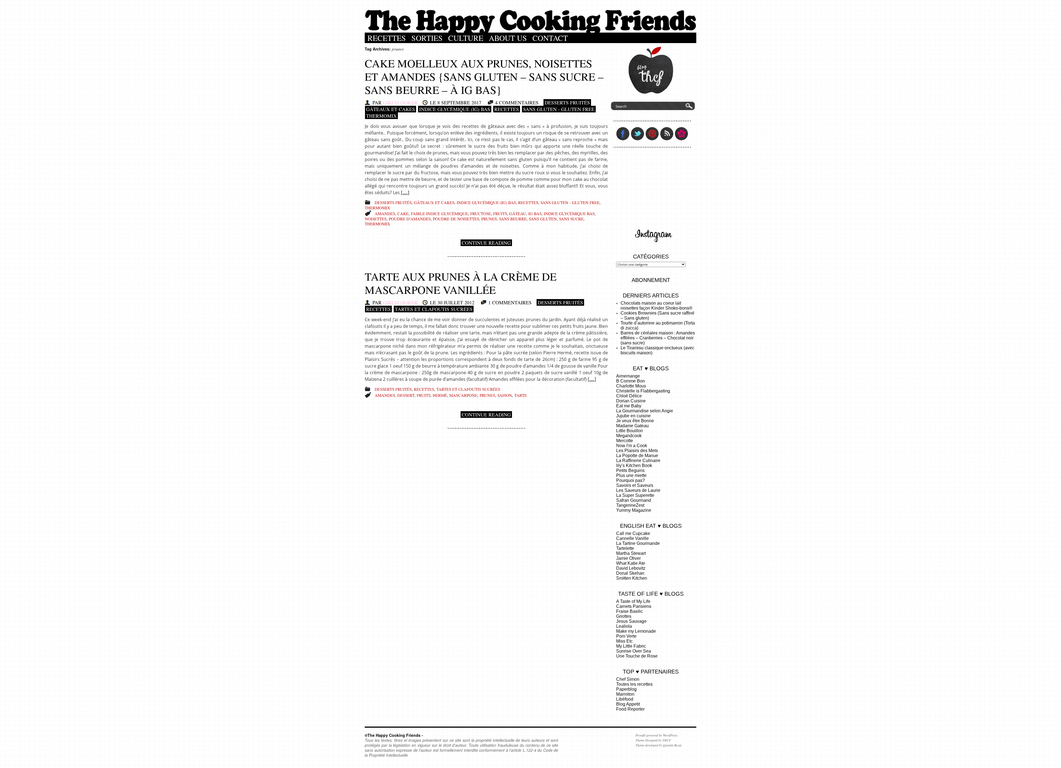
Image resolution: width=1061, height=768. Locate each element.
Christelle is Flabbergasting (643, 391)
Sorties (427, 38)
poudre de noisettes (456, 218)
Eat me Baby (628, 405)
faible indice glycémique (439, 213)
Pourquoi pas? (630, 480)
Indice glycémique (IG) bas (454, 109)
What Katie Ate (630, 563)
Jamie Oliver (628, 558)
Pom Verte (626, 636)
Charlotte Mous (631, 386)
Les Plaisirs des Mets (637, 450)
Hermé (440, 395)
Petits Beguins (630, 470)
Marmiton (625, 694)
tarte (520, 395)
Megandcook (629, 435)
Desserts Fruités (567, 102)
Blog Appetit (628, 704)
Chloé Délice (629, 396)
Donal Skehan (630, 573)
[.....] (405, 192)
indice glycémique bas (569, 213)
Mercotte (624, 440)
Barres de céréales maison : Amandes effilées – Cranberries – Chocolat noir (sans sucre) (658, 338)
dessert (405, 395)
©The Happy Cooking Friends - (394, 735)
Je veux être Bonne (635, 420)
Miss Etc (624, 641)
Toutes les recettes (634, 684)
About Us (508, 38)
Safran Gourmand (633, 500)
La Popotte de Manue (637, 455)
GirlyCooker (400, 102)
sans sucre (571, 218)
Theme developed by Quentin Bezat (658, 745)
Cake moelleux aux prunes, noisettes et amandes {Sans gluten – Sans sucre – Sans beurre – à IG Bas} (484, 76)
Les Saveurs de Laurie (638, 490)
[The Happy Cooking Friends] (530, 31)
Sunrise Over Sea (633, 651)
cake (403, 213)
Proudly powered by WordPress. (656, 735)
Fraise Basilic (629, 611)
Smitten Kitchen (631, 578)
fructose (480, 213)
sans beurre (513, 218)
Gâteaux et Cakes (390, 109)
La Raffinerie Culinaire (638, 460)
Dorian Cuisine (631, 400)
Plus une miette (631, 475)
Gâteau (517, 213)
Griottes (623, 616)
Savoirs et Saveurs (634, 485)
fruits (500, 213)
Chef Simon (627, 679)
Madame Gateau (632, 425)
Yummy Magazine (633, 510)
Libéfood (624, 699)
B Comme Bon (630, 381)
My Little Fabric (631, 646)
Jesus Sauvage (631, 621)
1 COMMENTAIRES (510, 302)
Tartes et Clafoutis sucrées (433, 309)
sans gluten (543, 218)
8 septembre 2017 (459, 102)
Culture (465, 38)
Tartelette (625, 548)
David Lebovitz (630, 568)
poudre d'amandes (410, 218)
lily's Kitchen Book (634, 465)
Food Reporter (630, 709)
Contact (550, 38)
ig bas (535, 213)
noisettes (376, 218)
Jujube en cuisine (633, 415)
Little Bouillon (629, 430)
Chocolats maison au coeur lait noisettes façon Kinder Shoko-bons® (656, 305)
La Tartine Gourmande (638, 543)
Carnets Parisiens (633, 606)
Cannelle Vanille (632, 538)
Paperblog (626, 689)
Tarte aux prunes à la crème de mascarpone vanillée (460, 283)
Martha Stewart (631, 553)
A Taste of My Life (633, 601)
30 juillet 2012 (455, 302)
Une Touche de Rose (637, 656)
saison (504, 395)
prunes (489, 218)
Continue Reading (486, 242)
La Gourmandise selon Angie (644, 410)
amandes (385, 213)
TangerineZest (630, 505)
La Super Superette (635, 495)
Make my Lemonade (636, 631)
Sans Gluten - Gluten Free (559, 109)
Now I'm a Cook (631, 445)
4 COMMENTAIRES (517, 102)
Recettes (386, 38)
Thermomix (381, 115)
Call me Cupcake (633, 533)
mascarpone (463, 395)
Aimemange (628, 376)
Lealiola (624, 626)
